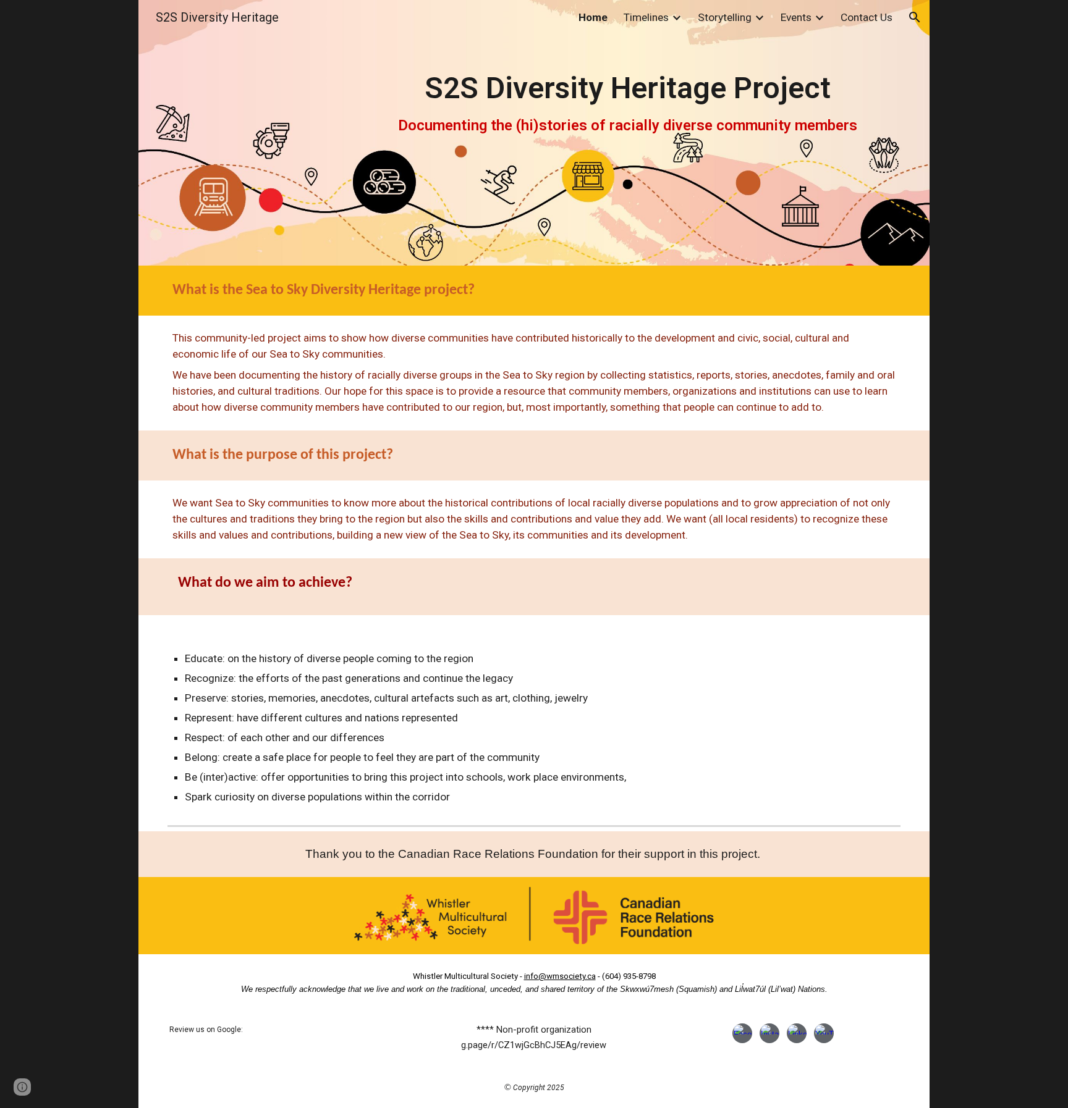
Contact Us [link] (866, 17)
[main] (627, 133)
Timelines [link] (646, 17)
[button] (915, 17)
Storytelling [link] (725, 17)
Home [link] (593, 17)
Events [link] (796, 17)
